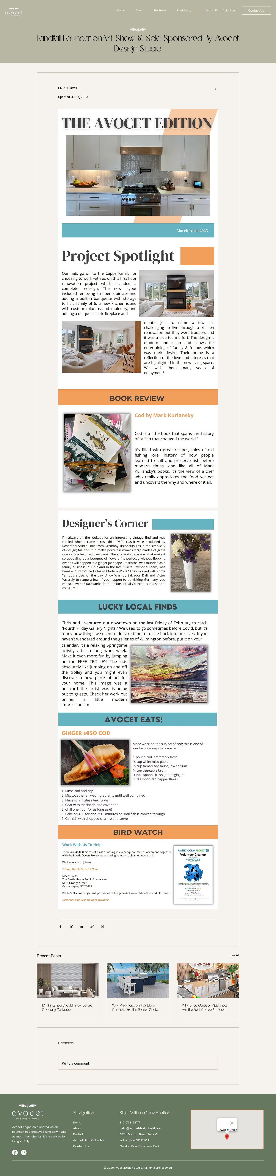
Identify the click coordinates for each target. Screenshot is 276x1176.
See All (234, 955)
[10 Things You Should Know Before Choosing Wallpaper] (68, 980)
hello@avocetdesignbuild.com (141, 1128)
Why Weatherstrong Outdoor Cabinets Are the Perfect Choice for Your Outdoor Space (136, 1008)
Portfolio (79, 1134)
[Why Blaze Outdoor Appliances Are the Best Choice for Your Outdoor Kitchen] (208, 980)
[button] (256, 10)
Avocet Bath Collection (89, 1140)
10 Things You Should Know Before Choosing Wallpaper (67, 1008)
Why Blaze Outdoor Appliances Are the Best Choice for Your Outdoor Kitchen (205, 1008)
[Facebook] (15, 1152)
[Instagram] (24, 1152)
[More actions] (215, 88)
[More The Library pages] (194, 10)
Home (77, 1122)
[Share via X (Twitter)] (71, 926)
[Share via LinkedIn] (81, 926)
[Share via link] (92, 926)
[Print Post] (102, 926)
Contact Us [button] (81, 1146)
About (77, 1128)
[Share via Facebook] (60, 926)
